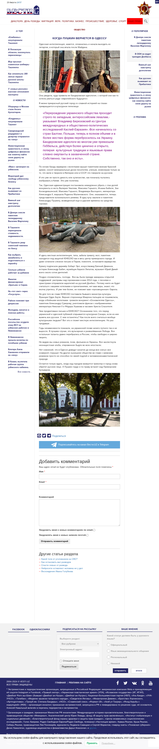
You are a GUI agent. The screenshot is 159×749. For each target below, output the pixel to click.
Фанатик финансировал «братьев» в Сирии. (18, 282)
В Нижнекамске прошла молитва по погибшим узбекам (18, 340)
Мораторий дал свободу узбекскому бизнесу (18, 179)
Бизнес (79, 21)
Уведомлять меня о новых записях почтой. (62, 535)
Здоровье (111, 21)
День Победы (32, 21)
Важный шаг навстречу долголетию (14, 203)
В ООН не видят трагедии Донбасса (141, 55)
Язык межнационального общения (130, 651)
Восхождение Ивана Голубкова (57, 571)
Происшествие (95, 21)
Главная (60, 682)
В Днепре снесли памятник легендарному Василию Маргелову (141, 41)
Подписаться (69, 666)
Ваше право (135, 21)
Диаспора (17, 21)
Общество (79, 30)
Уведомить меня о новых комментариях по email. (66, 530)
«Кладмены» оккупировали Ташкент (15, 40)
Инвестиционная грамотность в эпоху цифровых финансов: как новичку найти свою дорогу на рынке (140, 99)
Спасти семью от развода (54, 565)
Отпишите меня (71, 661)
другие (92, 728)
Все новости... (25, 371)
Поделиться (59, 436)
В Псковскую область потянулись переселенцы (19, 52)
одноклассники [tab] (40, 629)
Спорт (122, 21)
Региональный (119, 657)
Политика (68, 21)
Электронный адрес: (71, 649)
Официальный (119, 645)
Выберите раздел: (70, 638)
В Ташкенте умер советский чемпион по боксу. (18, 245)
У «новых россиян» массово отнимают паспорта (18, 92)
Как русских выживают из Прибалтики (14, 191)
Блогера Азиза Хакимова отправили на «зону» (18, 352)
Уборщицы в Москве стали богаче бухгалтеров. (18, 109)
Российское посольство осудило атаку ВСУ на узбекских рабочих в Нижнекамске (18, 325)
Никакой (115, 663)
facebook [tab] (18, 629)
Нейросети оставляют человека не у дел (62, 568)
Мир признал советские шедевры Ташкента (18, 65)
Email (42, 482)
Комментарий (46, 497)
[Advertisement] (25, 407)
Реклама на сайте (80, 682)
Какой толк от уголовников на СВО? (59, 559)
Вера (57, 21)
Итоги (139, 670)
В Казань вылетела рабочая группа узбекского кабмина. (18, 364)
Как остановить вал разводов (56, 562)
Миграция (47, 21)
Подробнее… (108, 743)
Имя (41, 471)
